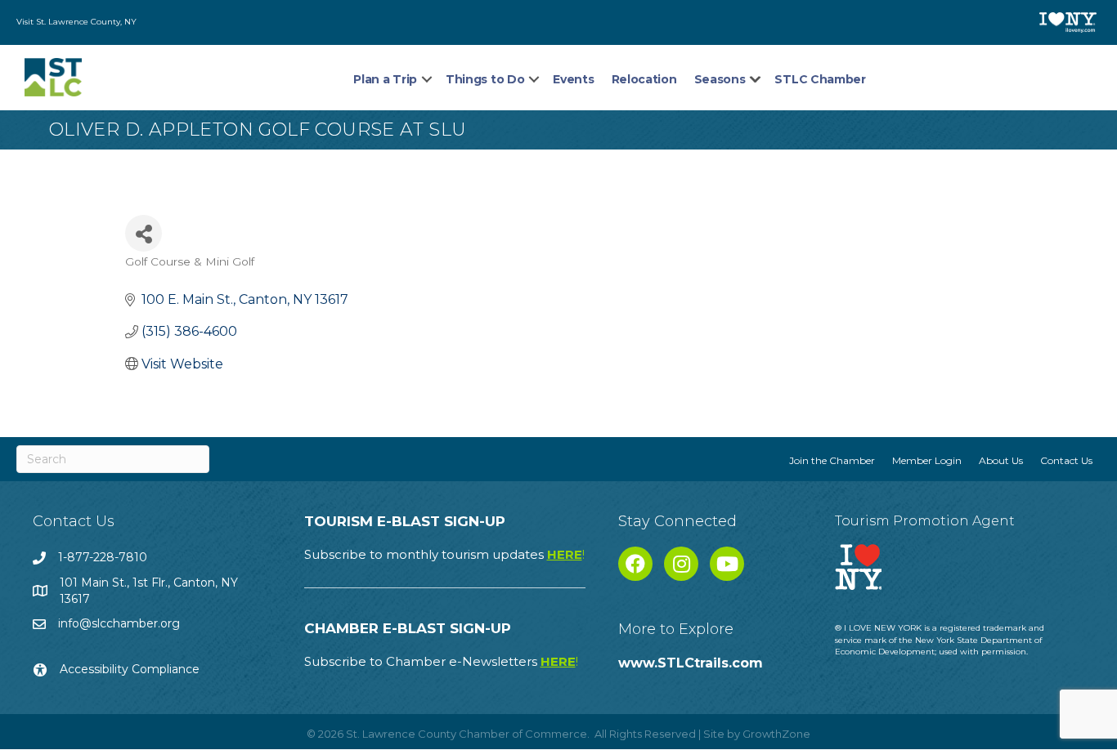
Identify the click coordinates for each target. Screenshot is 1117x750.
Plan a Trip (385, 79)
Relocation (644, 79)
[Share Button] (143, 233)
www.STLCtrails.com (690, 663)
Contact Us (1066, 460)
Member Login (927, 460)
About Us (1001, 460)
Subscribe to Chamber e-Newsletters (441, 661)
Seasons (720, 79)
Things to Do (485, 79)
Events (573, 79)
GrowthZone (776, 733)
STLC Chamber (819, 79)
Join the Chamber (832, 460)
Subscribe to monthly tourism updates (444, 554)
